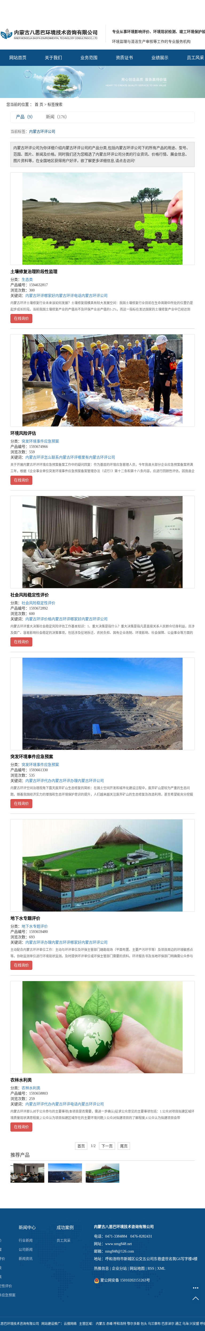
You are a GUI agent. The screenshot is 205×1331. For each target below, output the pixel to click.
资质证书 (124, 57)
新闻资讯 (26, 1259)
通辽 (178, 1324)
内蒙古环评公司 (94, 296)
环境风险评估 (23, 433)
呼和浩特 (119, 1324)
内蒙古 (100, 1324)
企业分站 (119, 1268)
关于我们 (53, 57)
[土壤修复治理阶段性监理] (102, 218)
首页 (81, 1146)
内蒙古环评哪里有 (74, 457)
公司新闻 (26, 1249)
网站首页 (17, 57)
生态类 (27, 280)
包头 (144, 1324)
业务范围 (88, 57)
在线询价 (21, 318)
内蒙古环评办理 (65, 781)
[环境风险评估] (102, 380)
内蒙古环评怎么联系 (42, 457)
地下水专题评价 (25, 918)
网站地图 (137, 1268)
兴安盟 (194, 1324)
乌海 (185, 1324)
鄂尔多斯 (133, 1324)
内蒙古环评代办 (38, 781)
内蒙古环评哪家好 (40, 296)
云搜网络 (70, 1324)
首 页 (39, 105)
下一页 (107, 1146)
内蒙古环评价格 (38, 619)
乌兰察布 (154, 1324)
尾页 (124, 1146)
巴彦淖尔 (167, 1324)
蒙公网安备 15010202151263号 (124, 1280)
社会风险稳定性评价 (29, 595)
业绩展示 (159, 57)
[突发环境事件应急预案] (102, 703)
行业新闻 (26, 1240)
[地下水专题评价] (102, 865)
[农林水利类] (102, 1027)
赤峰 (109, 1324)
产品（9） (25, 117)
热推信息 (101, 1268)
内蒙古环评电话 (68, 296)
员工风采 (63, 1240)
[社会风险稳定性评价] (102, 542)
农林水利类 (21, 1080)
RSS (151, 1268)
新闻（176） (57, 117)
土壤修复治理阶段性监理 (33, 271)
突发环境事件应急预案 (40, 441)
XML (161, 1268)
